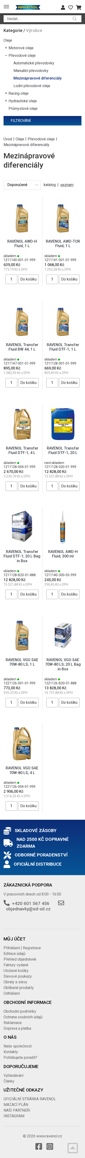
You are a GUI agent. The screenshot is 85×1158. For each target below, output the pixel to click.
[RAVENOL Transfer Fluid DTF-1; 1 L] (62, 320)
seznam (66, 185)
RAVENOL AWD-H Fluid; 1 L (22, 243)
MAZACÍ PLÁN (16, 1104)
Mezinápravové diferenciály (37, 78)
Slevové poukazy (18, 976)
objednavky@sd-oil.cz (28, 909)
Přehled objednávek (20, 959)
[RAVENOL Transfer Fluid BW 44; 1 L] (22, 320)
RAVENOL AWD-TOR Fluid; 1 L (63, 243)
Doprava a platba (17, 1028)
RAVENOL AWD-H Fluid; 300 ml (63, 553)
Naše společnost (18, 1046)
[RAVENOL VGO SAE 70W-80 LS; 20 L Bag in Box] (62, 635)
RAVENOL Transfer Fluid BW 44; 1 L (22, 347)
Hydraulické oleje (22, 101)
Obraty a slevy (15, 982)
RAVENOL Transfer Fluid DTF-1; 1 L (63, 347)
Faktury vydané (16, 965)
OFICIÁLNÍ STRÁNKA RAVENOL (30, 1099)
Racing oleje (18, 93)
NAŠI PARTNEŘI (17, 1110)
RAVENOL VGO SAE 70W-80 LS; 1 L (22, 662)
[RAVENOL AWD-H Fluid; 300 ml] (62, 527)
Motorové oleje (21, 48)
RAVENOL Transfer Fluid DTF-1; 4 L (22, 450)
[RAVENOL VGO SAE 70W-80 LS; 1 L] (22, 635)
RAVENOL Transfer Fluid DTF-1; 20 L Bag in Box (22, 556)
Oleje (8, 40)
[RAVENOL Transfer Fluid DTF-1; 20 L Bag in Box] (22, 527)
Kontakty (11, 1052)
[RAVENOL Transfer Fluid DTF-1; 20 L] (62, 423)
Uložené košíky (16, 970)
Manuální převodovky (30, 70)
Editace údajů (15, 953)
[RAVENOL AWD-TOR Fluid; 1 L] (62, 216)
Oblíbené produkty (19, 987)
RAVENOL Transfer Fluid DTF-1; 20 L (63, 450)
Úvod (8, 139)
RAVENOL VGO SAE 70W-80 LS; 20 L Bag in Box (63, 664)
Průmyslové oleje (23, 108)
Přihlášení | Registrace (22, 948)
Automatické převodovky (33, 63)
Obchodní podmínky (20, 1011)
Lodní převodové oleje (31, 86)
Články (9, 1081)
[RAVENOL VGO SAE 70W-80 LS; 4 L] (22, 743)
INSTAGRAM (14, 1116)
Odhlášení (12, 993)
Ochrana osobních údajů (23, 1017)
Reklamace (13, 1022)
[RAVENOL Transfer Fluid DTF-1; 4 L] (22, 423)
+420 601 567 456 (30, 903)
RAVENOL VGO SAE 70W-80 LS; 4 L (22, 770)
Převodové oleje (22, 55)
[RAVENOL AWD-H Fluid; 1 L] (22, 216)
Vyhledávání (13, 1075)
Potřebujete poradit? (20, 1057)
